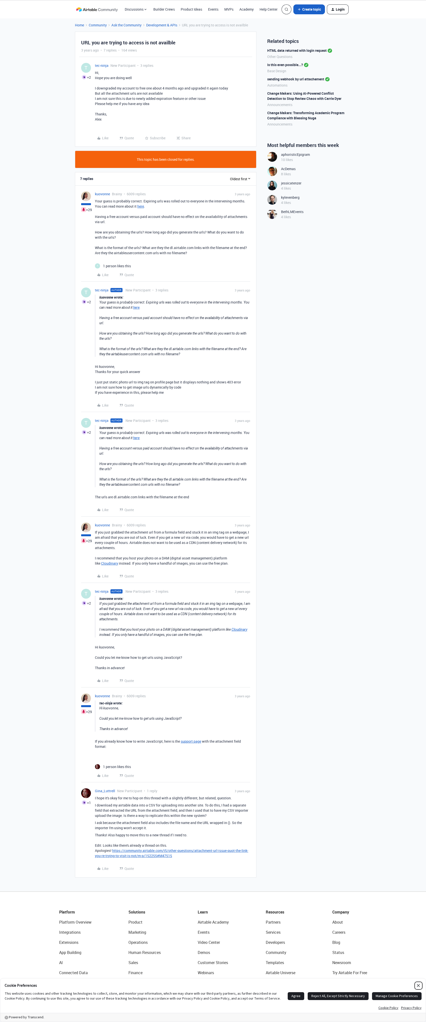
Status (338, 952)
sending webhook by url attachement (295, 79)
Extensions (68, 942)
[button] (309, 9)
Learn (203, 912)
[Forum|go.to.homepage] (97, 9)
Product (135, 922)
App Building (70, 952)
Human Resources (144, 952)
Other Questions (279, 56)
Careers (338, 932)
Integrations (70, 932)
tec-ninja (101, 65)
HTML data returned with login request (297, 50)
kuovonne (102, 194)
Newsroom (341, 962)
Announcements (279, 104)
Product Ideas (191, 9)
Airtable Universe (280, 972)
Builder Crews (164, 9)
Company (340, 912)
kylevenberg (290, 197)
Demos (204, 952)
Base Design (276, 71)
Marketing (137, 932)
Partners (273, 922)
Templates (275, 962)
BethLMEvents (292, 211)
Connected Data (73, 972)
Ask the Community (126, 25)
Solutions (136, 912)
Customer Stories (213, 962)
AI (61, 962)
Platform (67, 912)
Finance (135, 972)
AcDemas (288, 168)
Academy (246, 9)
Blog (336, 942)
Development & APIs (161, 25)
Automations (277, 85)
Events (213, 9)
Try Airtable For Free (349, 972)
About (337, 922)
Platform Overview (75, 922)
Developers (275, 942)
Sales (133, 962)
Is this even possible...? (285, 64)
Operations (138, 942)
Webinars (206, 972)
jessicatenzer (291, 183)
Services (273, 932)
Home (79, 25)
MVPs (228, 9)
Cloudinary (109, 563)
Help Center (269, 9)
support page (191, 741)
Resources (275, 912)
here (140, 206)
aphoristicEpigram (295, 154)
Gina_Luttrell (105, 791)
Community (98, 25)
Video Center (209, 942)
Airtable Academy (213, 922)
